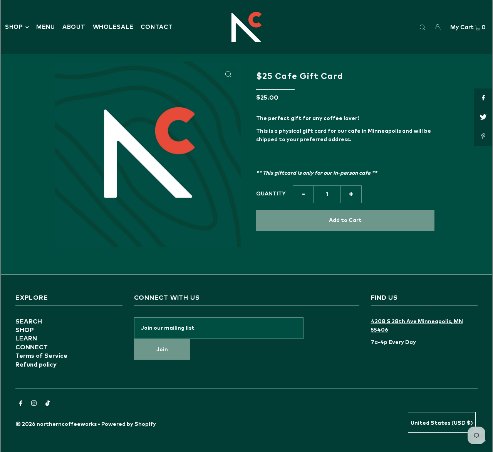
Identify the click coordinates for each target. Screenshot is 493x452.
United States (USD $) (442, 423)
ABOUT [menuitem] (74, 27)
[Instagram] (34, 404)
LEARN (26, 338)
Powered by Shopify (128, 424)
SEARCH (28, 322)
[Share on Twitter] (483, 117)
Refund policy (36, 365)
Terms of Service (41, 356)
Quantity (271, 194)
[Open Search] (423, 27)
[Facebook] (20, 404)
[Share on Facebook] (483, 98)
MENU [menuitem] (45, 27)
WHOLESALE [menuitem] (113, 27)
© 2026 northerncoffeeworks (56, 424)
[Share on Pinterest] (483, 136)
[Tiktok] (47, 404)
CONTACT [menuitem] (157, 27)
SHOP (14, 27)
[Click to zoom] (228, 73)
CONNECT (31, 347)
